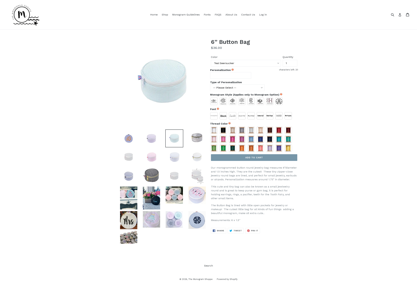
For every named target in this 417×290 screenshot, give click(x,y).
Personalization (220, 70)
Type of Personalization (226, 82)
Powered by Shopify (227, 279)
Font (213, 109)
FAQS (218, 14)
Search (208, 265)
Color (214, 57)
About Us (231, 14)
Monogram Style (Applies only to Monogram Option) (244, 94)
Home (154, 14)
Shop (165, 14)
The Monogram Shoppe (200, 279)
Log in (263, 14)
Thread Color (219, 123)
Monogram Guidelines (186, 14)
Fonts (207, 14)
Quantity (288, 57)
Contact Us (248, 14)
